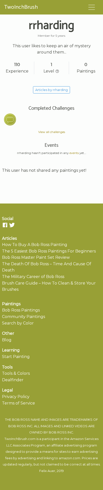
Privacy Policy (16, 396)
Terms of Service (18, 403)
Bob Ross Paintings (21, 310)
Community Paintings (23, 316)
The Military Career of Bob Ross (33, 276)
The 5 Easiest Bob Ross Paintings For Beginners (49, 251)
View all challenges (51, 132)
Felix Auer (47, 471)
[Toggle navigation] (91, 7)
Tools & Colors (16, 373)
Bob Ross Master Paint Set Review (36, 257)
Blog (7, 340)
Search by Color (18, 323)
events (74, 153)
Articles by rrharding (51, 90)
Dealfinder (13, 380)
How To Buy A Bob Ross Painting (34, 244)
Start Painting (16, 356)
